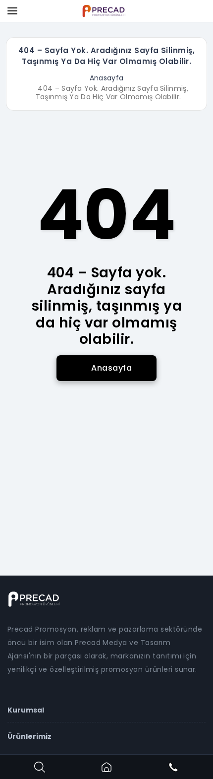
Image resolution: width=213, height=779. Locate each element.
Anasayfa (107, 78)
